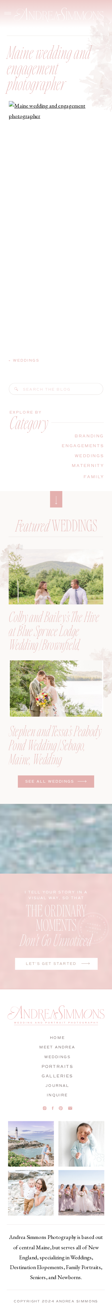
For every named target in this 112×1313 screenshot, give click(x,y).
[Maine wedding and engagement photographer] (16, 389)
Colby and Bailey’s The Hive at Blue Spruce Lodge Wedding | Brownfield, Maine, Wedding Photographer (54, 644)
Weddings (26, 360)
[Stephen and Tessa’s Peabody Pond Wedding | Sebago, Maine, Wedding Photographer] (56, 688)
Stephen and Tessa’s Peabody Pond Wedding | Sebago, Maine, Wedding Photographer (55, 752)
